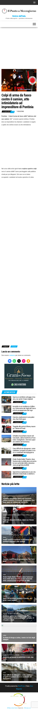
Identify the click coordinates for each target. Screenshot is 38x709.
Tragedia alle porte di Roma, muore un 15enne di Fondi (24, 427)
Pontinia (14, 346)
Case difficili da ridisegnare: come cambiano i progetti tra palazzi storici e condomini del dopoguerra (24, 450)
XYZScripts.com (27, 708)
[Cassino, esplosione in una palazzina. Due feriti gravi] (6, 420)
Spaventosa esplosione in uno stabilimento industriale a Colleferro (24, 473)
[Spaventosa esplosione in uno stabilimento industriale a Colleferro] (6, 474)
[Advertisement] (19, 47)
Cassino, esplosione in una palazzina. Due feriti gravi (24, 418)
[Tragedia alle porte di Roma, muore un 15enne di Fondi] (6, 429)
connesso (12, 355)
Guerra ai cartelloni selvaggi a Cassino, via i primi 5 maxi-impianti (24, 398)
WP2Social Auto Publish (12, 708)
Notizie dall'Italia (19, 16)
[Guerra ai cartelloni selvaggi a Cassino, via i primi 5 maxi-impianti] (6, 400)
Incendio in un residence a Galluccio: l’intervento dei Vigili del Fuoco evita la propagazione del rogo (24, 408)
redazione (20, 111)
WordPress (21, 686)
